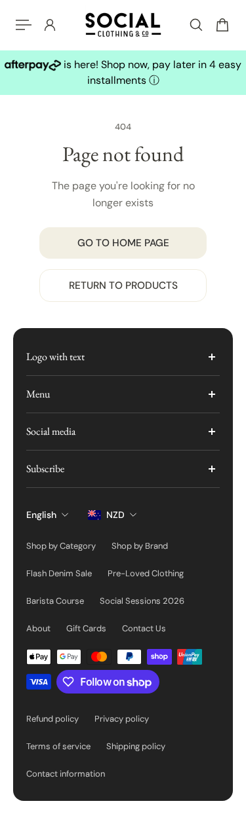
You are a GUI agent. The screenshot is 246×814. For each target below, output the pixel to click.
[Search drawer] (196, 24)
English (41, 515)
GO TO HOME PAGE (123, 243)
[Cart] (222, 24)
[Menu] (23, 24)
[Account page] (50, 24)
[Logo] (123, 25)
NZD (115, 515)
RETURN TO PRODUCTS (123, 285)
